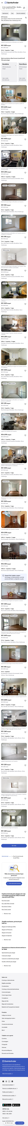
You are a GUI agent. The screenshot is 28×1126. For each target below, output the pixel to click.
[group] (14, 40)
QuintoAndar (5, 856)
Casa (12, 13)
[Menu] (2, 2)
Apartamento (5, 13)
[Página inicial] (12, 3)
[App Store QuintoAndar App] (16, 1105)
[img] (14, 32)
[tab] (5, 13)
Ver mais (14, 845)
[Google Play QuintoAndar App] (6, 1105)
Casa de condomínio (21, 13)
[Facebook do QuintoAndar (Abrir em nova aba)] (3, 1081)
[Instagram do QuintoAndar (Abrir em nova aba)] (6, 1081)
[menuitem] (5, 856)
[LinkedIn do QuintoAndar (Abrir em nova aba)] (12, 1081)
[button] (9, 72)
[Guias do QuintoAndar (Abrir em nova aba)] (9, 1081)
